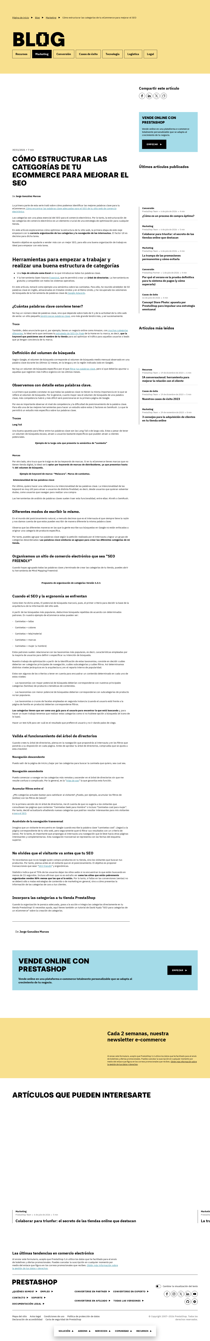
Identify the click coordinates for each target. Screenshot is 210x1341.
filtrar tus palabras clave (82, 368)
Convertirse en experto (129, 1291)
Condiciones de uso (54, 1316)
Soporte (37, 1297)
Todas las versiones (127, 1300)
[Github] (188, 1302)
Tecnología (112, 54)
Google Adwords (76, 293)
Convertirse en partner (91, 1291)
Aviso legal (35, 1316)
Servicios (101, 1330)
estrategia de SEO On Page (69, 333)
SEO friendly (45, 866)
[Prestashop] (26, 7)
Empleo (45, 1291)
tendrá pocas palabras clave (55, 316)
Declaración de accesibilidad (27, 1319)
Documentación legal (26, 1303)
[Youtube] (195, 1294)
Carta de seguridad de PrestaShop (63, 1319)
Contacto (18, 1297)
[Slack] (195, 1302)
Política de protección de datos (83, 1316)
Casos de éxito (88, 54)
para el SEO (19, 813)
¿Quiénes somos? (23, 1291)
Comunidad (122, 1330)
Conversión (63, 54)
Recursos (142, 1330)
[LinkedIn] (149, 96)
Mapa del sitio (19, 1316)
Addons (82, 1330)
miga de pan (72, 780)
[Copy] (164, 96)
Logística (133, 54)
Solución (64, 1330)
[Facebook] (142, 96)
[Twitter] (156, 96)
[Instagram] (174, 1294)
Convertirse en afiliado (91, 1300)
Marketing (41, 54)
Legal (150, 54)
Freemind (54, 277)
